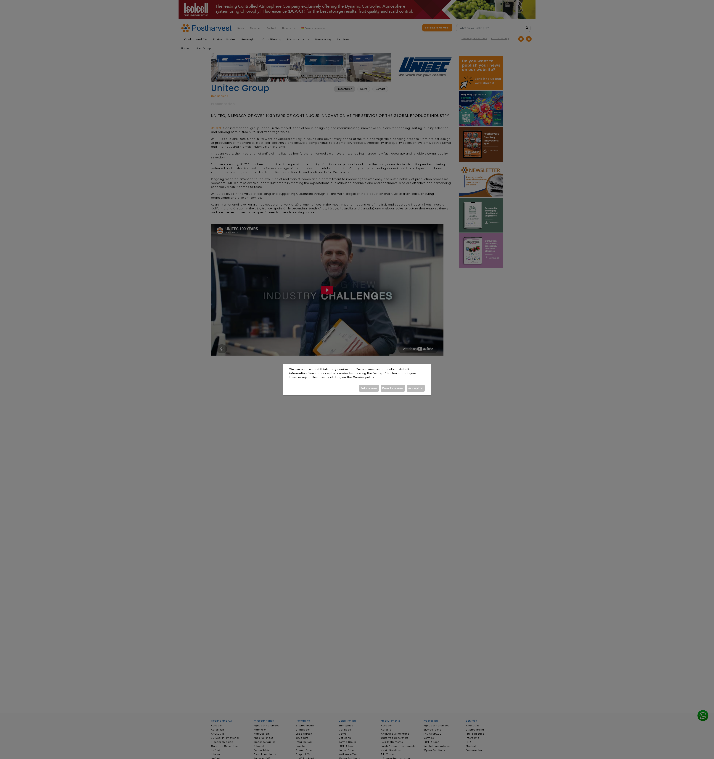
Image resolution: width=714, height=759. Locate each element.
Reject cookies (392, 388)
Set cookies (369, 388)
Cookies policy (363, 377)
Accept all (415, 388)
